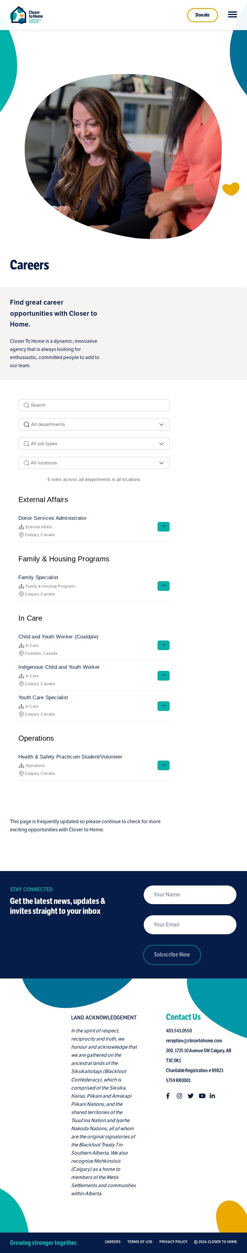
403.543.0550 (179, 1031)
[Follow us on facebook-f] (169, 1096)
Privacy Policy (173, 1241)
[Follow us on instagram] (180, 1096)
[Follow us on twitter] (191, 1096)
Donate (202, 15)
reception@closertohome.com (194, 1041)
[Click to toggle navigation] (232, 15)
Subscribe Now (172, 954)
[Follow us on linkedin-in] (213, 1096)
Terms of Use (139, 1241)
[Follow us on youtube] (202, 1096)
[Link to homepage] (26, 15)
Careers (112, 1241)
